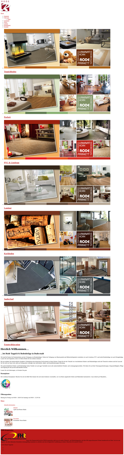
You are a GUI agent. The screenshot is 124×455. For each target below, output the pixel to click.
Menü (2, 13)
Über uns (6, 17)
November (16, 418)
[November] (8, 422)
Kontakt (6, 27)
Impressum (7, 449)
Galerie (6, 24)
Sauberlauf (9, 299)
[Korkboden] (57, 250)
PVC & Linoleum (11, 163)
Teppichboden (10, 72)
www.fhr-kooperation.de (89, 442)
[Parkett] (57, 113)
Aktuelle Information (9, 405)
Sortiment (6, 20)
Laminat (7, 208)
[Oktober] (8, 411)
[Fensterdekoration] (57, 341)
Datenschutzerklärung (10, 447)
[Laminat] (57, 204)
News (5, 22)
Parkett (7, 117)
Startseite (6, 16)
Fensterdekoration (12, 344)
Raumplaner (7, 25)
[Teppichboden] (57, 68)
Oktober (15, 407)
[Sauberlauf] (57, 295)
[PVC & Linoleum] (57, 159)
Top (2, 453)
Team (8, 19)
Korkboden (9, 253)
